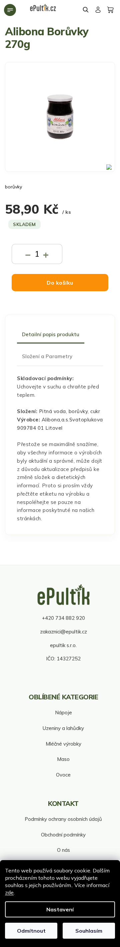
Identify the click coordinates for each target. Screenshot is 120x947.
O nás (63, 850)
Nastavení (60, 909)
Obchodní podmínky (63, 834)
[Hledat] (86, 9)
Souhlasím (88, 930)
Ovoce (63, 775)
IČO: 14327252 (63, 658)
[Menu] (10, 10)
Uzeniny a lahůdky (63, 728)
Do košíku (60, 282)
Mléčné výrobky (63, 744)
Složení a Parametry (47, 356)
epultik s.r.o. (63, 645)
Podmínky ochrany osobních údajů (63, 819)
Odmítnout (31, 930)
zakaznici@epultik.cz (63, 631)
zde (9, 892)
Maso (63, 759)
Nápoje (63, 712)
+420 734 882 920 (63, 618)
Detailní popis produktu (50, 334)
